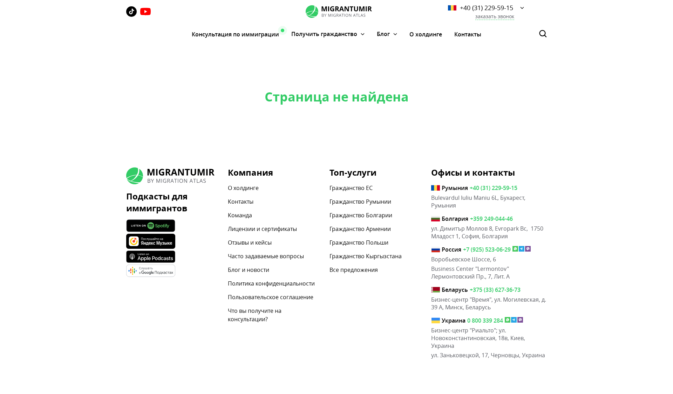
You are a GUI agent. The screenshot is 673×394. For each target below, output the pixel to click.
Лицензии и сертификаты (262, 229)
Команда (240, 215)
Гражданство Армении (360, 229)
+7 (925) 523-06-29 (487, 249)
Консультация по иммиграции (235, 34)
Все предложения (353, 270)
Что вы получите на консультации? (254, 315)
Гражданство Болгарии (360, 215)
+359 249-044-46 (491, 219)
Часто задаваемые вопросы (266, 256)
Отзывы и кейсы (250, 242)
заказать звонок (494, 17)
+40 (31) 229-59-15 (486, 7)
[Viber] (528, 249)
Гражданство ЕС (351, 188)
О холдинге (425, 34)
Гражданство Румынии (360, 201)
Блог (383, 34)
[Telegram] (521, 249)
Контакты (467, 34)
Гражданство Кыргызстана (365, 256)
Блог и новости (248, 270)
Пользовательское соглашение (270, 297)
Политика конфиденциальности (271, 283)
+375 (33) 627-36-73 (495, 290)
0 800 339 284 (485, 320)
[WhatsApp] (515, 249)
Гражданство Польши (358, 242)
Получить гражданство (324, 34)
